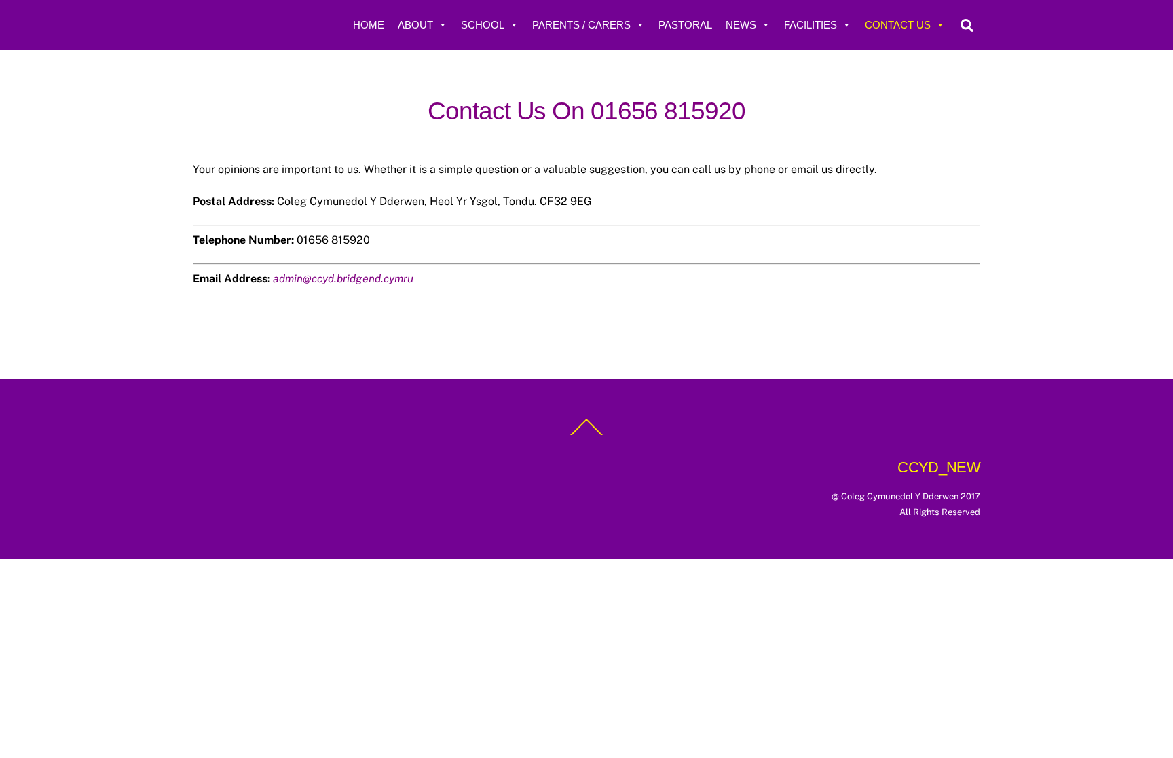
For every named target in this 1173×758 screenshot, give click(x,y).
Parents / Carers (581, 25)
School (482, 25)
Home (368, 25)
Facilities (810, 25)
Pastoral (685, 25)
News (741, 25)
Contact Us (898, 25)
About (415, 25)
